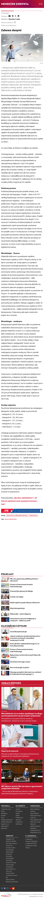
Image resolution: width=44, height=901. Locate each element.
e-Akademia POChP (31, 843)
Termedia (40, 896)
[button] (40, 4)
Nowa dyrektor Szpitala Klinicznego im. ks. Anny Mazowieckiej (25, 645)
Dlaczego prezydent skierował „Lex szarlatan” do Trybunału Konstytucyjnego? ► (26, 673)
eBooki (18, 815)
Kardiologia (9, 860)
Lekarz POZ (9, 845)
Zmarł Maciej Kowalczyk (18, 632)
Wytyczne (33, 824)
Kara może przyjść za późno (19, 667)
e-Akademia (19, 822)
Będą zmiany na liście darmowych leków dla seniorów (25, 656)
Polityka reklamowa (6, 822)
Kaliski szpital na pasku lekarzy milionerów (25, 603)
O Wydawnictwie (6, 809)
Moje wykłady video (36, 820)
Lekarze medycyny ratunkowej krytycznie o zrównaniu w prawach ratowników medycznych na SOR (25, 638)
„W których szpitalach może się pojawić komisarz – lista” (19, 501)
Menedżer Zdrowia (11, 843)
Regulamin (4, 828)
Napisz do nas (5, 824)
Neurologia (9, 856)
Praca (2, 818)
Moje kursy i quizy (35, 822)
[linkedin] (18, 16)
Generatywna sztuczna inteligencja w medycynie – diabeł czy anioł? (23, 620)
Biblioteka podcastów (12, 882)
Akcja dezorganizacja (17, 608)
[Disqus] (22, 547)
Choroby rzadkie (10, 848)
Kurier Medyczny (10, 869)
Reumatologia (10, 858)
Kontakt (3, 815)
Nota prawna (4, 826)
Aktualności (33, 515)
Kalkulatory (33, 828)
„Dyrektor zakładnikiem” (23, 498)
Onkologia (9, 854)
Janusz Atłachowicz (11, 519)
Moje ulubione (34, 813)
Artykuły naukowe (35, 826)
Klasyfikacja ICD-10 (35, 832)
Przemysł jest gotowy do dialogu (21, 591)
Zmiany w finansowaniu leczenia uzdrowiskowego (21, 585)
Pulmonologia (10, 865)
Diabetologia (9, 852)
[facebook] (12, 16)
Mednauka (19, 824)
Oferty (3, 811)
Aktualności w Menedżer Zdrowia (17, 515)
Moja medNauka (35, 809)
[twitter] (15, 16)
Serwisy (18, 809)
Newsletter (4, 813)
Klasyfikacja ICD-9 (35, 830)
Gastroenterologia (11, 862)
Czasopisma (19, 811)
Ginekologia (9, 867)
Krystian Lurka (14, 19)
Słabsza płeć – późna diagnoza (20, 614)
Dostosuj (32, 811)
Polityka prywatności (7, 820)
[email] (9, 16)
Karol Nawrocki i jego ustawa (20, 662)
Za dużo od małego (16, 597)
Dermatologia (10, 850)
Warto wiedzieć (10, 879)
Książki (17, 813)
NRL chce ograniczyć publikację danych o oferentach (24, 580)
